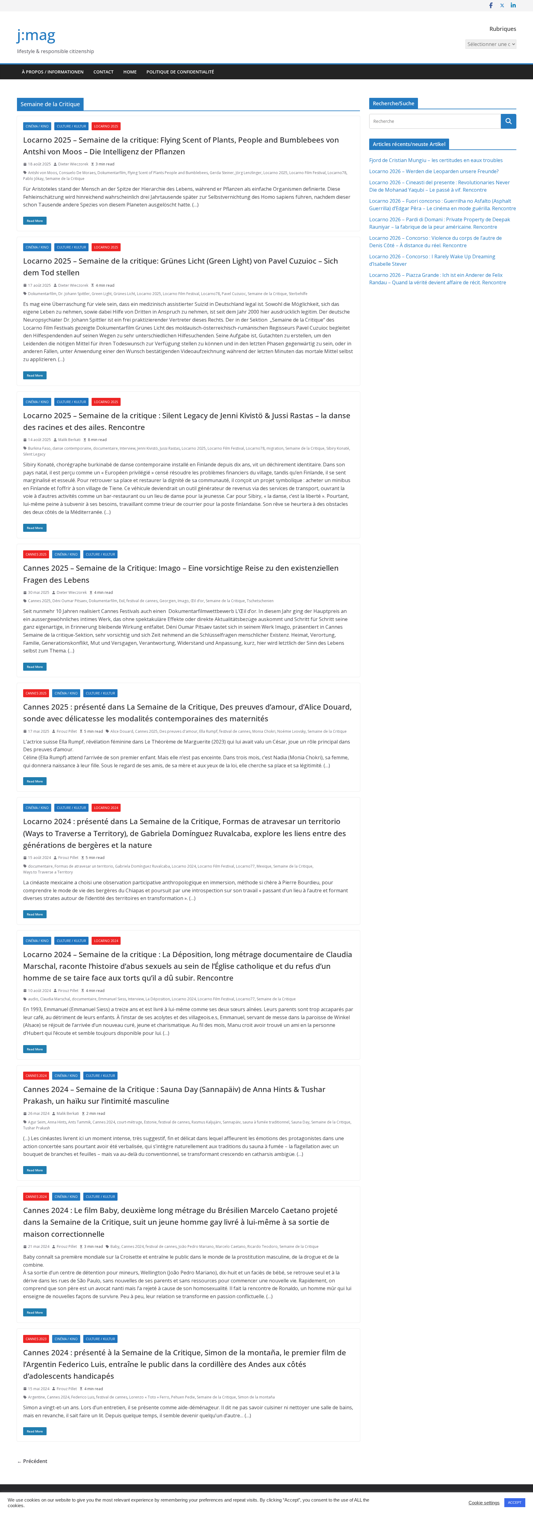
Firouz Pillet (67, 731)
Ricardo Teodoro (262, 1246)
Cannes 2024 (36, 1075)
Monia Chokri (263, 731)
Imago (183, 600)
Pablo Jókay (33, 178)
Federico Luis (82, 1397)
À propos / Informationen (53, 72)
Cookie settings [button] (484, 1502)
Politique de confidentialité (180, 72)
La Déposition (158, 999)
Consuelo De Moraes (77, 172)
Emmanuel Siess (112, 999)
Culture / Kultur (71, 126)
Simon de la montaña (256, 1397)
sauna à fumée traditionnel (265, 1122)
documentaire (105, 448)
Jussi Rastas (170, 448)
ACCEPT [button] (515, 1502)
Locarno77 (245, 866)
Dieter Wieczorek (73, 164)
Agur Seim (37, 1122)
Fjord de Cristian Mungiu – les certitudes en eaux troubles (436, 160)
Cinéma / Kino (37, 126)
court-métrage (129, 1122)
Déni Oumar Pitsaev (69, 600)
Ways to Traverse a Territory (48, 872)
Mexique (264, 866)
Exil (122, 600)
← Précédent (32, 1461)
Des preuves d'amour (178, 731)
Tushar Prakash (36, 1128)
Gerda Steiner (222, 172)
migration (274, 448)
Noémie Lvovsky (291, 731)
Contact (103, 72)
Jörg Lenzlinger (249, 172)
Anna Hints (57, 1122)
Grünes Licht (124, 293)
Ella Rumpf (208, 731)
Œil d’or (197, 600)
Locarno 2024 (106, 808)
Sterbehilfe (298, 293)
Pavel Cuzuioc (234, 293)
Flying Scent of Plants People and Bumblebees (168, 172)
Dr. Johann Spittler (74, 293)
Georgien (167, 600)
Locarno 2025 (106, 126)
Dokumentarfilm (111, 172)
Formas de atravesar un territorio (84, 866)
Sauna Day (300, 1122)
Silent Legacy (34, 454)
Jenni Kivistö (147, 448)
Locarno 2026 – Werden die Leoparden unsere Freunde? (434, 171)
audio (33, 999)
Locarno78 (337, 172)
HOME (130, 72)
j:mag (36, 34)
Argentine (36, 1397)
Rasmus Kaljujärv (206, 1122)
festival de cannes (142, 600)
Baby (114, 1246)
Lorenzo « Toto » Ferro (149, 1397)
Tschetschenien (260, 600)
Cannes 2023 (36, 1339)
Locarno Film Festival (307, 172)
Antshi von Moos (42, 172)
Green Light (102, 293)
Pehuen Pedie (183, 1397)
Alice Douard (121, 731)
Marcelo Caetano (231, 1246)
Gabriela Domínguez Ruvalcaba (142, 866)
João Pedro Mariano (196, 1246)
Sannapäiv (232, 1122)
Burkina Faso (39, 448)
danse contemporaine (71, 448)
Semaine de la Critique (65, 178)
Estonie (150, 1122)
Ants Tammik (79, 1122)
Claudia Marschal (55, 999)
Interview (127, 448)
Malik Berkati (69, 439)
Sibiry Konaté (337, 448)
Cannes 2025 (36, 554)
